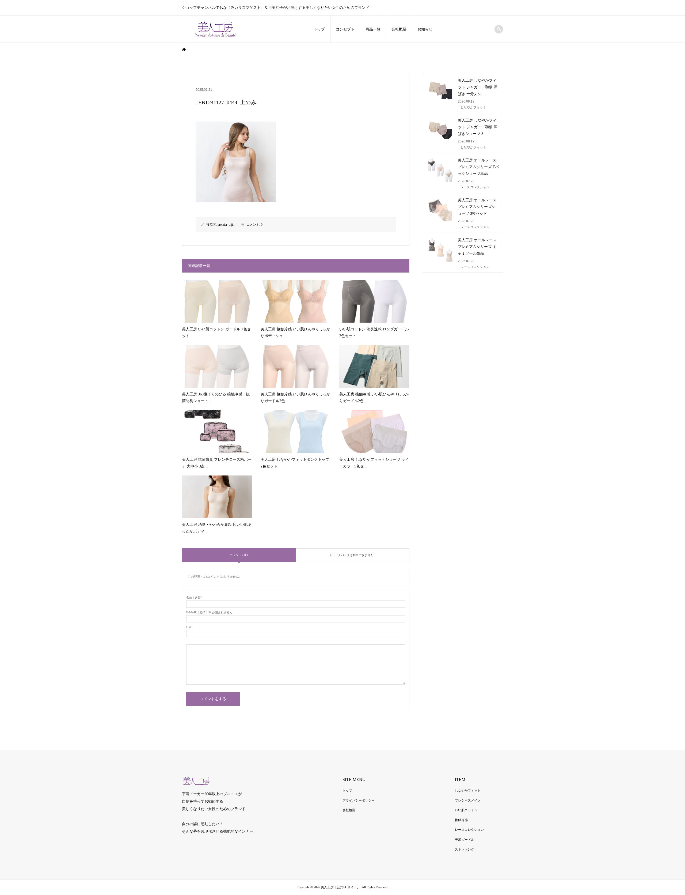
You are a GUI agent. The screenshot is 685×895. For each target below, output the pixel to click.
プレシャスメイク (468, 800)
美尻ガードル (464, 839)
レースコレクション (469, 830)
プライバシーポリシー (358, 800)
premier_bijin (226, 224)
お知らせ (424, 29)
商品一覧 (373, 29)
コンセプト (345, 29)
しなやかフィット (468, 790)
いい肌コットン (466, 810)
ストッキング (464, 849)
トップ (319, 29)
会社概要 (398, 29)
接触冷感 (461, 820)
